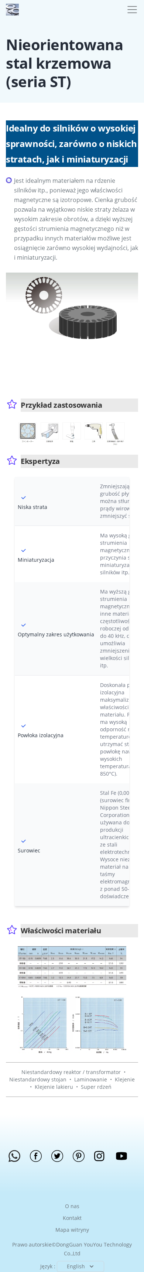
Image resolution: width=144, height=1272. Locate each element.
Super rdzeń (96, 1086)
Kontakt (72, 1217)
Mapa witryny (72, 1229)
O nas (72, 1206)
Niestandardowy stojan (37, 1079)
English (76, 1266)
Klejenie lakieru (54, 1086)
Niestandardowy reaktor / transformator (71, 1072)
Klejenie (125, 1079)
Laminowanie (90, 1079)
